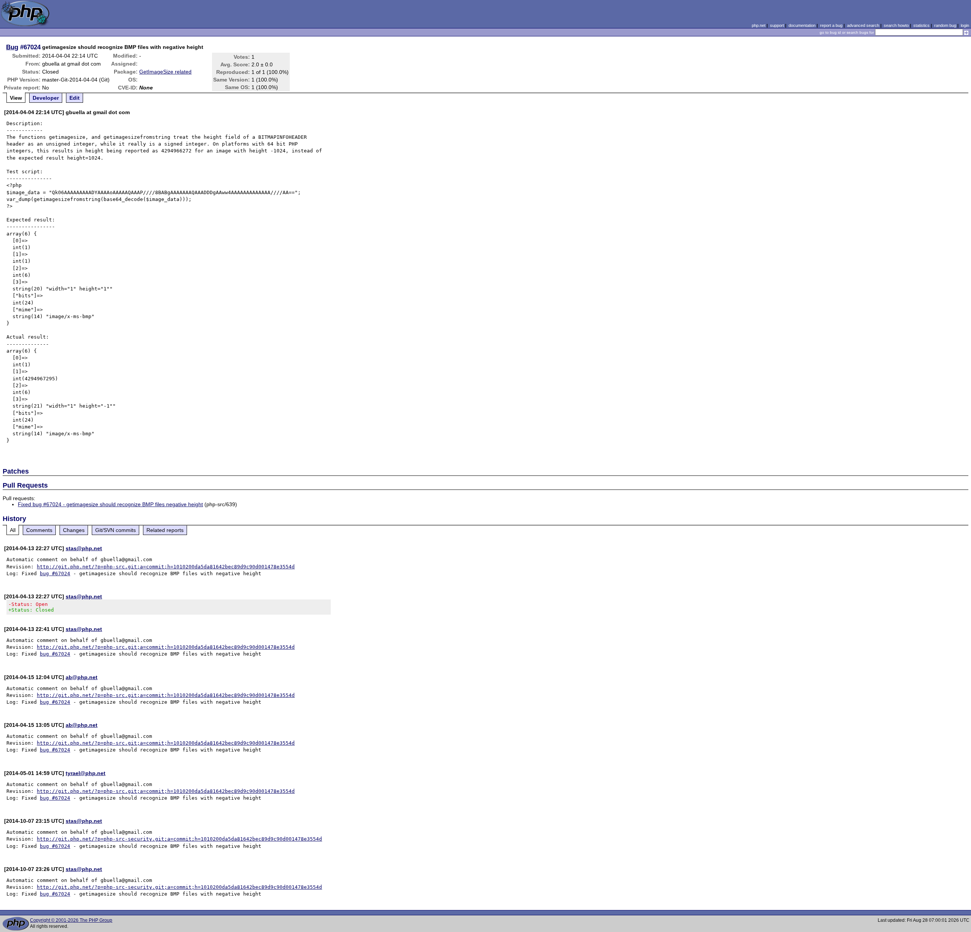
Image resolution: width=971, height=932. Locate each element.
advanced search (863, 25)
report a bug (831, 25)
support (777, 25)
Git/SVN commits (115, 530)
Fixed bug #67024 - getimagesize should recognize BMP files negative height (110, 504)
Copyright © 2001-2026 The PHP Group (71, 920)
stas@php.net (84, 548)
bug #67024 (55, 573)
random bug (945, 25)
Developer (46, 98)
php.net (758, 25)
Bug (12, 47)
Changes (74, 530)
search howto (896, 25)
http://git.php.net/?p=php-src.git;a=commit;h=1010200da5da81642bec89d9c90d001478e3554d (166, 567)
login (965, 25)
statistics (921, 25)
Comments (39, 530)
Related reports (165, 530)
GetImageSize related (165, 72)
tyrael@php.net (85, 773)
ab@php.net (81, 677)
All (13, 530)
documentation (802, 25)
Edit (74, 98)
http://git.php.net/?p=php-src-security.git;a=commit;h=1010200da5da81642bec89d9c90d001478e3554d (179, 839)
